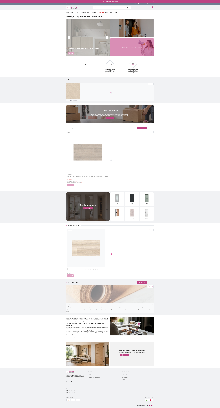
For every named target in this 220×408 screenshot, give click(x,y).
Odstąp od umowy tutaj (126, 381)
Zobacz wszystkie (141, 128)
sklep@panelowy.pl (143, 3)
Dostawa (123, 375)
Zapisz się (125, 355)
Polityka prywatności (92, 375)
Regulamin (131, 357)
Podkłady (68, 304)
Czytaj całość (69, 311)
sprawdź (115, 1)
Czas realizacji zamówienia (127, 374)
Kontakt (123, 379)
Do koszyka (70, 184)
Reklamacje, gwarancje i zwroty (94, 377)
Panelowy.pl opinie (125, 382)
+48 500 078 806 (135, 3)
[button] (129, 8)
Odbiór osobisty (124, 377)
